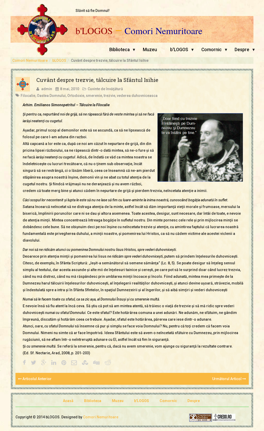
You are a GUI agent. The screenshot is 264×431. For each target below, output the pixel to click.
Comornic (211, 49)
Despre (242, 49)
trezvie (109, 96)
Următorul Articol (227, 379)
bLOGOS (59, 60)
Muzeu (150, 49)
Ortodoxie (75, 96)
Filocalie (28, 96)
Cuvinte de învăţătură (105, 89)
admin (46, 89)
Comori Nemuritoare (163, 31)
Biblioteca (119, 49)
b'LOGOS (94, 31)
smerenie (94, 96)
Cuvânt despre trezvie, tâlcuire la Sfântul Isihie (97, 79)
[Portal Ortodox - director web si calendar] (224, 417)
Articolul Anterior (37, 379)
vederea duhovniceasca (137, 96)
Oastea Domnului (51, 96)
